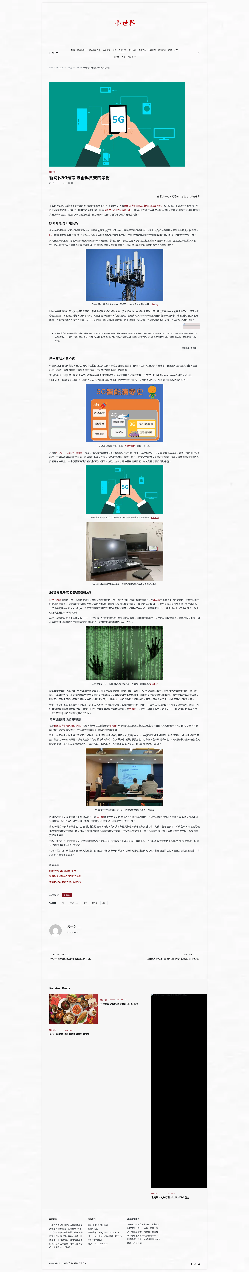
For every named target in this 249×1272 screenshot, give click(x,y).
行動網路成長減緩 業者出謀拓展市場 (119, 1003)
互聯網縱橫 (130, 445)
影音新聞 (81, 50)
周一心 (51, 183)
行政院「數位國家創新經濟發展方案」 (144, 205)
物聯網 (132, 709)
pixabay (154, 304)
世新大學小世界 (71, 1263)
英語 (123, 56)
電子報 (130, 56)
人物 (176, 50)
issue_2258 (74, 903)
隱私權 (156, 600)
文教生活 (142, 50)
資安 (85, 903)
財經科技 (152, 50)
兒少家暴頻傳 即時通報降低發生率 (70, 957)
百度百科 (194, 348)
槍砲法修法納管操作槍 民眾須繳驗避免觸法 (173, 957)
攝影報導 (106, 50)
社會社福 (122, 50)
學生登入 (82, 1263)
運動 (170, 50)
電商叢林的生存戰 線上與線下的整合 (170, 1197)
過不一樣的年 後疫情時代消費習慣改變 (69, 1034)
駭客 (104, 903)
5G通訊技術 (55, 600)
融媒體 (116, 56)
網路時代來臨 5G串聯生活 (62, 870)
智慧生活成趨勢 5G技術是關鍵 (65, 876)
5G (63, 903)
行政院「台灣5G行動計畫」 (117, 210)
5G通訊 (100, 816)
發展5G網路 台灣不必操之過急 (65, 881)
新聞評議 (162, 50)
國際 (114, 50)
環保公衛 (132, 50)
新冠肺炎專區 (94, 50)
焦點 (73, 50)
